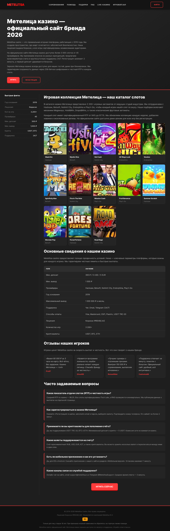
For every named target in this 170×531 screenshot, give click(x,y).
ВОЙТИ (157, 5)
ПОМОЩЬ (71, 5)
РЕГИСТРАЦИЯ (31, 80)
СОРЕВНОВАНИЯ (56, 5)
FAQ (92, 5)
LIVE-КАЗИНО (103, 5)
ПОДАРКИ (83, 5)
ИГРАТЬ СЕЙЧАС (104, 486)
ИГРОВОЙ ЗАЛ (119, 5)
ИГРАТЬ (13, 80)
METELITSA (15, 5)
